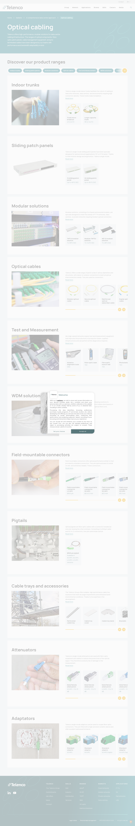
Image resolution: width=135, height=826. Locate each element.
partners (60, 400)
